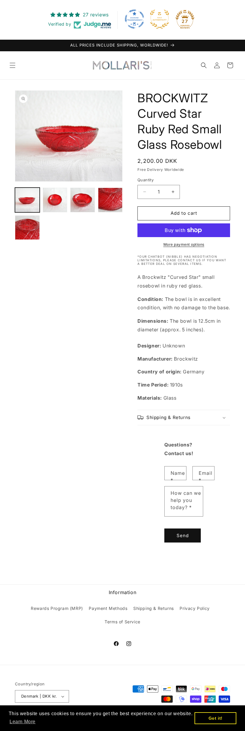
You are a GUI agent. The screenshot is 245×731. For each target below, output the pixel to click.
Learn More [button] (23, 721)
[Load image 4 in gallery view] (110, 200)
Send (183, 535)
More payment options (183, 244)
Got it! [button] (216, 718)
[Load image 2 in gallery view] (55, 200)
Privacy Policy (194, 608)
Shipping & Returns (153, 608)
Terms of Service (122, 621)
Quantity (145, 179)
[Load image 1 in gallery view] (27, 200)
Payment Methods (108, 608)
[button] (12, 65)
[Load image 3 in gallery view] (82, 200)
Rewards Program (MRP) (57, 608)
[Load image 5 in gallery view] (27, 227)
